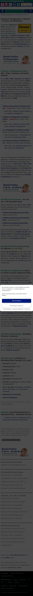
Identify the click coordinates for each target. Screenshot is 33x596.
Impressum (27, 309)
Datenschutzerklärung (17, 309)
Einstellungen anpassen (16, 305)
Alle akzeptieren (16, 301)
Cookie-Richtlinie (7, 309)
